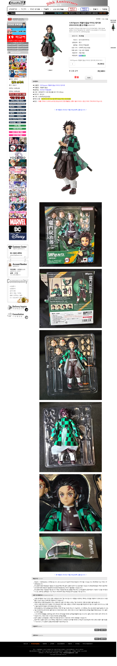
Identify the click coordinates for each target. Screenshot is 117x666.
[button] (113, 23)
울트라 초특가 (13, 79)
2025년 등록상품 (14, 88)
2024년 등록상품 (14, 91)
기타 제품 (105, 19)
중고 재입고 (13, 85)
